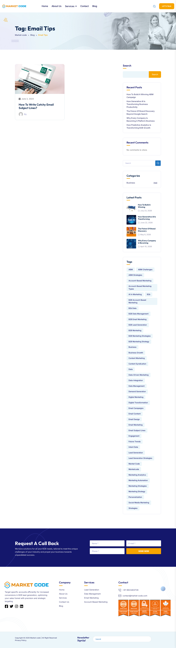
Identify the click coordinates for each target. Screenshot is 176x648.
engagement (134, 436)
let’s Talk (166, 6)
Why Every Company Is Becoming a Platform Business (141, 119)
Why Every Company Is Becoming (147, 241)
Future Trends (135, 441)
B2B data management (138, 314)
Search (127, 65)
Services (69, 6)
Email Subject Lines (137, 430)
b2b (148, 294)
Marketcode (134, 469)
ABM (131, 269)
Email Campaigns (136, 408)
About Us (56, 6)
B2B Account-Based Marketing (137, 301)
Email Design (134, 419)
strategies (133, 508)
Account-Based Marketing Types (140, 287)
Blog (94, 6)
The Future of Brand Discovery (146, 229)
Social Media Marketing (139, 502)
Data (131, 369)
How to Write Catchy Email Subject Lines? (36, 106)
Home (45, 6)
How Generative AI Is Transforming (147, 217)
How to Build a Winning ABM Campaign (140, 95)
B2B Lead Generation (138, 325)
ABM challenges (145, 269)
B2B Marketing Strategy (139, 341)
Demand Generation (137, 391)
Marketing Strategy (137, 491)
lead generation (136, 453)
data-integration (136, 380)
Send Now (143, 551)
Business (131, 183)
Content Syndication (137, 364)
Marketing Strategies (138, 486)
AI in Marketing (135, 294)
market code (134, 464)
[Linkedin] (21, 606)
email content (135, 414)
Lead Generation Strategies (140, 458)
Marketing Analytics (137, 475)
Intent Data (133, 447)
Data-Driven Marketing (138, 375)
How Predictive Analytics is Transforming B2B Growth (139, 126)
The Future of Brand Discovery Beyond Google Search (141, 112)
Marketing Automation (138, 480)
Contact (84, 6)
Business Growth (136, 353)
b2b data (132, 308)
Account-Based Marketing (140, 281)
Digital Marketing (136, 397)
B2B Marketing (135, 330)
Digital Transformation (138, 402)
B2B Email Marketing (137, 319)
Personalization (135, 497)
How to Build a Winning (144, 206)
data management (137, 386)
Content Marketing (137, 358)
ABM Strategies (135, 275)
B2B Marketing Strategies (140, 336)
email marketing (135, 425)
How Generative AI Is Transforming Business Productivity (137, 104)
